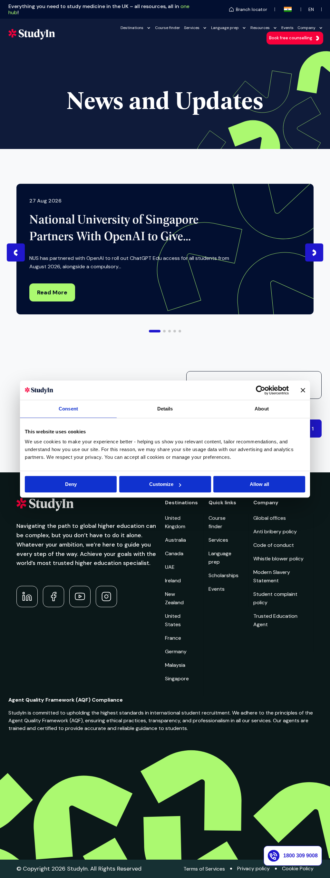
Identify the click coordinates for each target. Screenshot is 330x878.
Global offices (269, 518)
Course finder (167, 27)
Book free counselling (290, 38)
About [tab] (262, 408)
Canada (174, 553)
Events (287, 27)
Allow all (259, 484)
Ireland (173, 580)
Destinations (132, 27)
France (173, 638)
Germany (176, 651)
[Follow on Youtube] (80, 596)
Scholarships (223, 575)
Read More (52, 292)
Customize (161, 484)
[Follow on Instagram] (106, 596)
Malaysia (175, 665)
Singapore (177, 678)
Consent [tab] (68, 408)
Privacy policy (253, 868)
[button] (154, 331)
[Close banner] (303, 390)
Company (306, 27)
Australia (175, 540)
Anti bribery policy (275, 531)
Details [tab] (165, 408)
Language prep (225, 27)
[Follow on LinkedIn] (27, 596)
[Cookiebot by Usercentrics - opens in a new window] (260, 390)
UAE (170, 567)
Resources (260, 27)
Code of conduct (273, 545)
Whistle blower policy (278, 558)
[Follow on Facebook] (53, 596)
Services (191, 27)
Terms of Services (204, 868)
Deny (71, 484)
